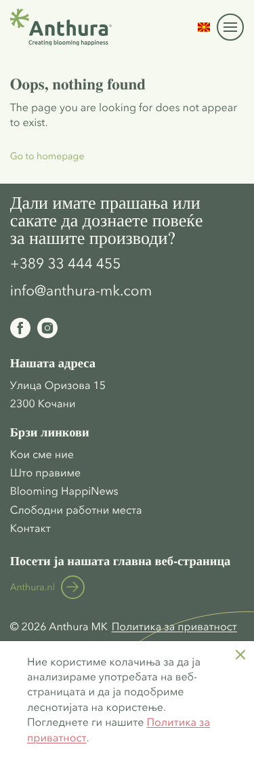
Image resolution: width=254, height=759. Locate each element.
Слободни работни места (76, 510)
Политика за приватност (174, 627)
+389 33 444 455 (65, 263)
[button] (204, 27)
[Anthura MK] (61, 27)
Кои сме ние (42, 454)
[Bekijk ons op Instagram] (47, 328)
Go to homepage (47, 156)
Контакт (30, 528)
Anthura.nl (32, 587)
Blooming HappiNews (64, 491)
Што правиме (45, 473)
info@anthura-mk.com (81, 291)
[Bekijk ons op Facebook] (20, 328)
